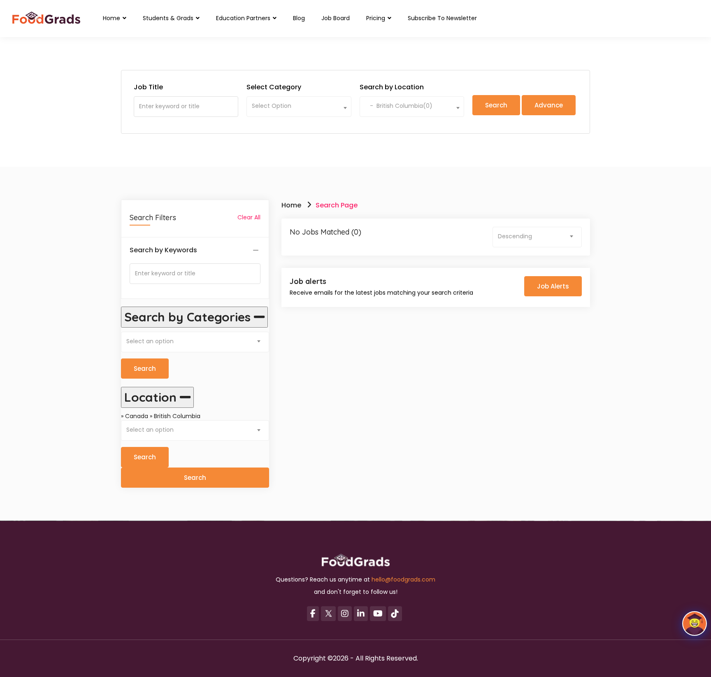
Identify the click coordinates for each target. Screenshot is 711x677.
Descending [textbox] (515, 236)
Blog (299, 18)
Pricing (376, 18)
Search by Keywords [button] (163, 250)
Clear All (248, 217)
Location (152, 397)
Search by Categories (189, 317)
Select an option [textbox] (150, 341)
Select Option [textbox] (271, 106)
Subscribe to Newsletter (442, 18)
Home (112, 18)
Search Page (337, 205)
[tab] (195, 250)
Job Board (335, 18)
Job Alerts (553, 286)
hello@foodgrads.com (403, 579)
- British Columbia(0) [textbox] (398, 106)
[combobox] (298, 106)
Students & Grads (169, 18)
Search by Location (392, 87)
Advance (548, 105)
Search (145, 457)
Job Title (148, 87)
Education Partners (244, 18)
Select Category (273, 87)
